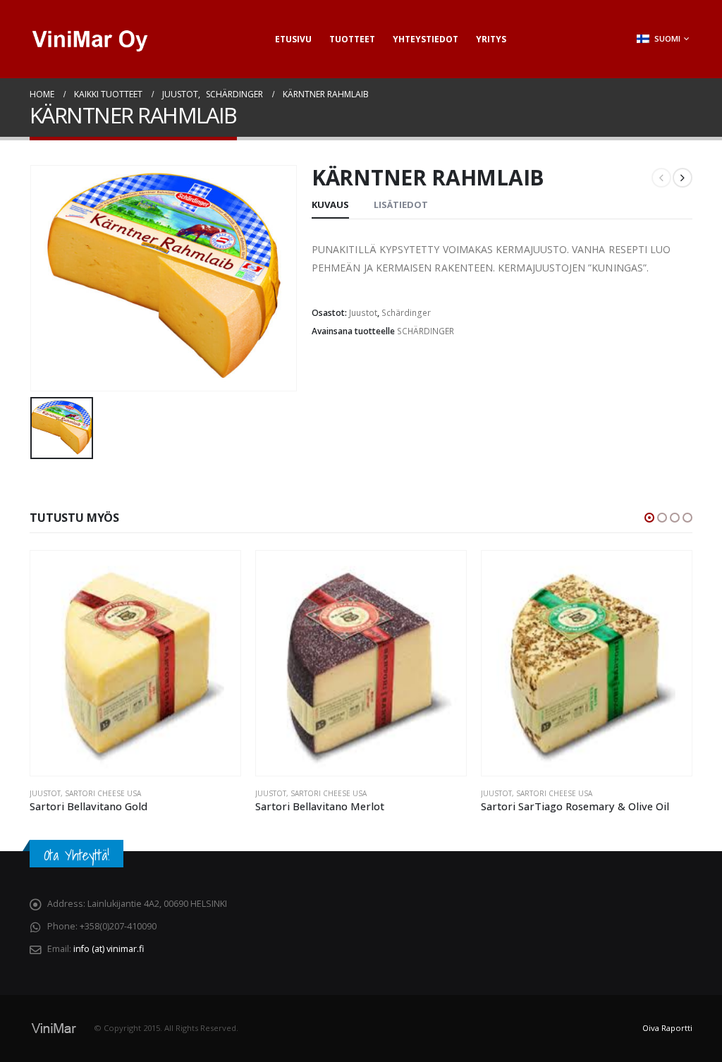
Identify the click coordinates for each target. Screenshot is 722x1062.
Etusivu (293, 39)
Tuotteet (352, 39)
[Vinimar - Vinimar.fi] (89, 39)
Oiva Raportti (667, 1028)
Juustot (363, 313)
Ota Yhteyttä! (76, 855)
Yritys (491, 39)
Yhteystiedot (425, 39)
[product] (135, 663)
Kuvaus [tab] (330, 204)
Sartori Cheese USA (103, 793)
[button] (649, 517)
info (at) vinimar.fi (108, 949)
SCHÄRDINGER (425, 331)
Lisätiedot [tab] (401, 204)
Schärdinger (406, 313)
